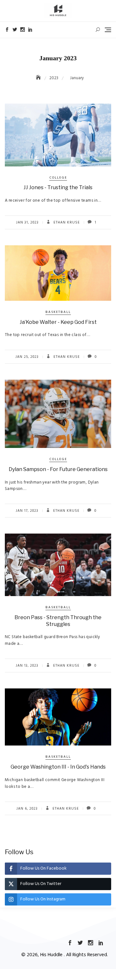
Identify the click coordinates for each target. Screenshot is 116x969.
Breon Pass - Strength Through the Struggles (58, 620)
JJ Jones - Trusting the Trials (58, 187)
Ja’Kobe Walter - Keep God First (58, 322)
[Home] (39, 78)
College (58, 177)
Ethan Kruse (66, 222)
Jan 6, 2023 (27, 809)
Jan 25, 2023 (27, 357)
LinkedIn (30, 29)
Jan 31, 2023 (27, 222)
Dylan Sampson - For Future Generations (58, 469)
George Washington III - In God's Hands (58, 767)
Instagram (22, 29)
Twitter (15, 29)
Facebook (7, 29)
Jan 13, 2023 (27, 666)
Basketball (58, 312)
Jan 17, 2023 (27, 511)
